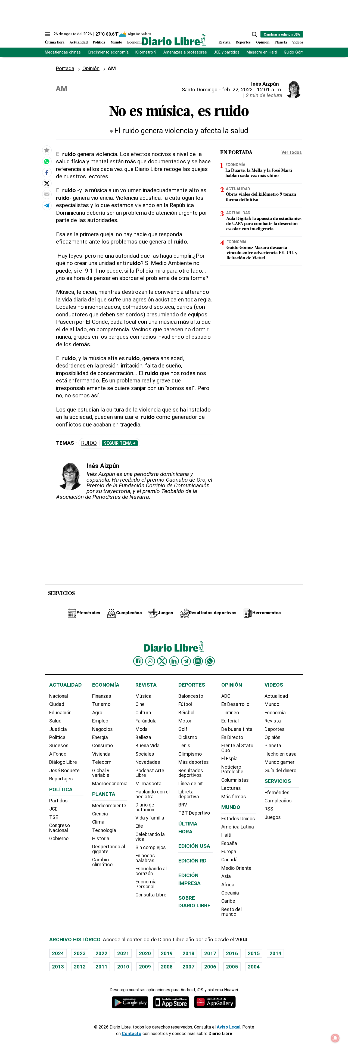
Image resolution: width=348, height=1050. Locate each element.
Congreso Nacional (59, 828)
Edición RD (192, 861)
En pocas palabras (145, 858)
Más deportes (193, 762)
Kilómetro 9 (145, 52)
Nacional (58, 696)
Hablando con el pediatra (152, 794)
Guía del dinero (280, 770)
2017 (210, 953)
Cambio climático (102, 862)
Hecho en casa (281, 754)
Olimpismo (190, 754)
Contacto (131, 1033)
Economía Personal (146, 884)
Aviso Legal (228, 1027)
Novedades (147, 762)
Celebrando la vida (150, 837)
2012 (80, 967)
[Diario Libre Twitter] (162, 661)
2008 (167, 967)
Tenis (184, 745)
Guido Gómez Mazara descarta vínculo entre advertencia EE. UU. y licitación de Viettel (261, 253)
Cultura (143, 712)
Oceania (230, 893)
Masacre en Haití (262, 52)
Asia (226, 876)
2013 (58, 967)
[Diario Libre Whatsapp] (210, 661)
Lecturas (231, 788)
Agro (97, 712)
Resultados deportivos (190, 773)
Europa (228, 851)
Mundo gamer (279, 762)
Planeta (281, 42)
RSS (269, 809)
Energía (100, 737)
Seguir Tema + (120, 443)
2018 (188, 953)
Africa (227, 884)
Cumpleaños (278, 800)
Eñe (139, 826)
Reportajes (61, 778)
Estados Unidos (238, 818)
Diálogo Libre (63, 762)
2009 (145, 967)
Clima (98, 822)
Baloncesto (190, 696)
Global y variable (100, 773)
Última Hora (54, 42)
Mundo (116, 42)
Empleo (100, 721)
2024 (58, 953)
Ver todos (291, 152)
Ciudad (56, 704)
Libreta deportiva (188, 794)
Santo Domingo (199, 89)
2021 (123, 953)
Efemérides (277, 792)
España (229, 843)
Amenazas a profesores (185, 52)
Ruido (89, 443)
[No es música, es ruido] (46, 161)
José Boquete (64, 770)
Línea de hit (190, 783)
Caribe (228, 901)
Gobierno (59, 838)
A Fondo (57, 754)
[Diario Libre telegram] (186, 661)
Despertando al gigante (108, 849)
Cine (140, 704)
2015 (254, 953)
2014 (275, 953)
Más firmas (233, 796)
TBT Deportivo (194, 813)
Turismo (101, 704)
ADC (225, 696)
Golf (182, 729)
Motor (184, 721)
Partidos (58, 800)
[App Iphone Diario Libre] (171, 1002)
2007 (188, 967)
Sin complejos (150, 847)
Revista (225, 42)
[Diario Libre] (174, 39)
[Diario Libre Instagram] (150, 661)
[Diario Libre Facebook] (138, 661)
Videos (297, 42)
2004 (254, 967)
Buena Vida (147, 745)
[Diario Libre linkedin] (174, 661)
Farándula (146, 721)
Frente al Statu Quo (237, 748)
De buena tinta (237, 729)
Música (143, 696)
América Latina (237, 827)
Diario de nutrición (144, 807)
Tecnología (104, 830)
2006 (210, 967)
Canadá (229, 859)
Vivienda (101, 754)
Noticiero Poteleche (232, 769)
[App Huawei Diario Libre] (214, 1002)
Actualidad (79, 42)
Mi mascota (148, 783)
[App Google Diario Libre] (130, 1002)
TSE (53, 817)
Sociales (144, 754)
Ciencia (100, 814)
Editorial (230, 721)
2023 (80, 953)
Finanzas (101, 696)
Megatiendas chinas (63, 52)
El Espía (229, 758)
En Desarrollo (235, 704)
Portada (65, 68)
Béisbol (186, 712)
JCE (53, 809)
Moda (141, 729)
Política (99, 42)
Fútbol (185, 704)
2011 (101, 967)
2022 (101, 953)
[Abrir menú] (47, 34)
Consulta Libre (150, 895)
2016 (232, 953)
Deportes (243, 42)
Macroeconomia (110, 783)
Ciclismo (187, 737)
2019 (167, 953)
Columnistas (235, 780)
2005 (232, 967)
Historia (100, 838)
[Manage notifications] (335, 1038)
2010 (123, 967)
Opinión (262, 42)
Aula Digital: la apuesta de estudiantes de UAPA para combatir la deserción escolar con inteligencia (264, 224)
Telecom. (102, 762)
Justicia (58, 729)
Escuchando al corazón (151, 871)
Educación (60, 712)
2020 (145, 953)
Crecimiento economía (108, 52)
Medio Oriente (236, 868)
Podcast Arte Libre (149, 773)
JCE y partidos (227, 52)
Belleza (143, 737)
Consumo (102, 745)
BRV (182, 805)
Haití (226, 835)
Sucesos (59, 745)
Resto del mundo (231, 912)
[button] (254, 34)
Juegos (273, 817)
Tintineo (230, 712)
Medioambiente (109, 805)
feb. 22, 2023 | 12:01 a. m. (252, 89)
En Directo (232, 737)
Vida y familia (149, 818)
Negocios (102, 729)
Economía (135, 42)
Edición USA (194, 846)
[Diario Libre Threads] (198, 661)
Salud (55, 721)
